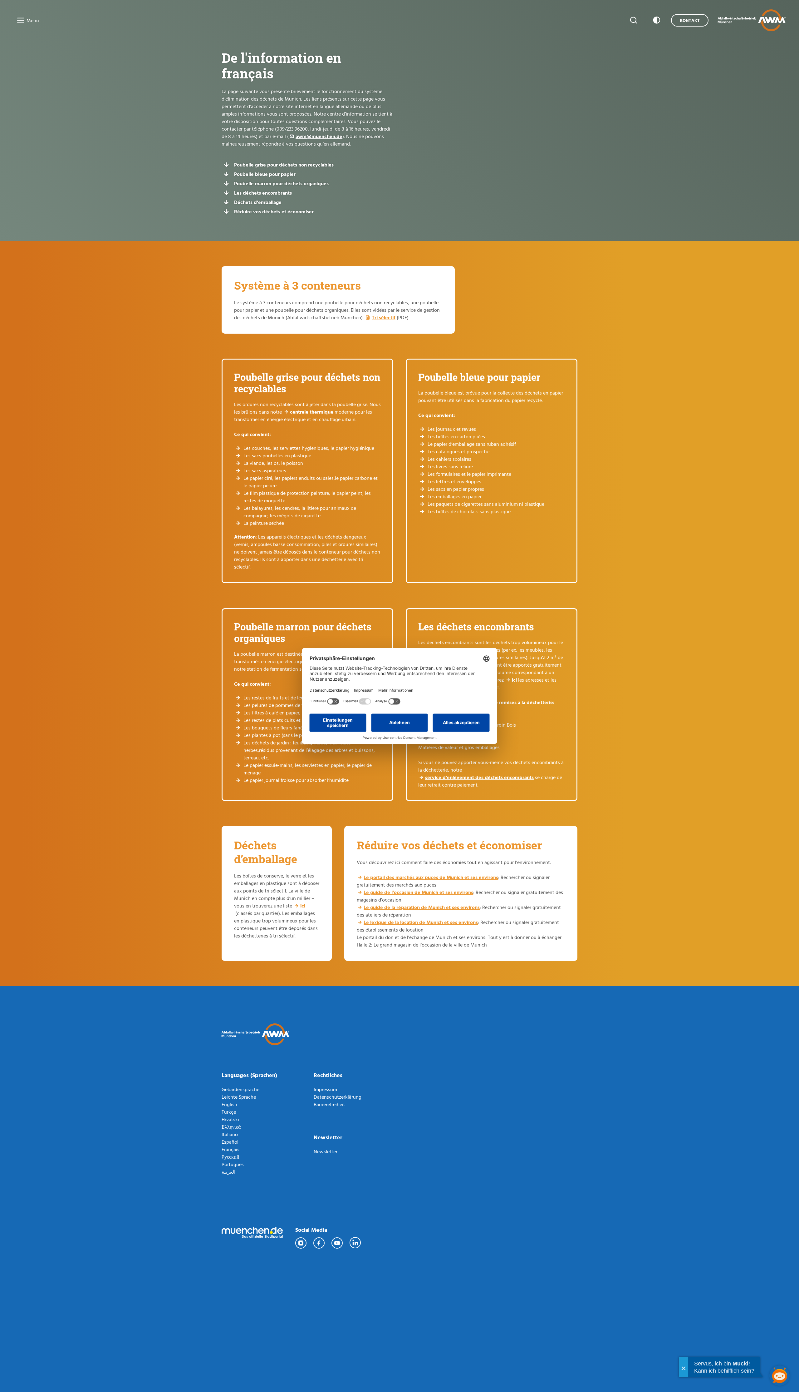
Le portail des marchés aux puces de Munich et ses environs (431, 877)
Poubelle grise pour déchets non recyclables (284, 164)
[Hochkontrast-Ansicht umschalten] (655, 20)
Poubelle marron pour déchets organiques (281, 183)
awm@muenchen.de (319, 136)
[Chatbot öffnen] (779, 1375)
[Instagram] (301, 1243)
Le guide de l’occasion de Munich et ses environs (418, 892)
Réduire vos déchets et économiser (274, 211)
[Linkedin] (355, 1243)
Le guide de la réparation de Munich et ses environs (422, 907)
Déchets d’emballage (258, 202)
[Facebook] (319, 1243)
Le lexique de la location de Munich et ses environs (421, 922)
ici (514, 680)
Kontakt (690, 20)
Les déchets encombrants (263, 192)
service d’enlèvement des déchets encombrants (479, 777)
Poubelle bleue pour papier (265, 174)
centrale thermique (311, 411)
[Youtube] (337, 1243)
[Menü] (18, 20)
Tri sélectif (383, 317)
